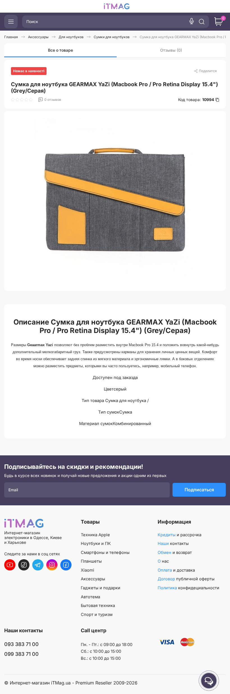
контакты (173, 543)
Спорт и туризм (96, 614)
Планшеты (91, 561)
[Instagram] (52, 564)
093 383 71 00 (21, 644)
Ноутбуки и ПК (96, 543)
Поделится (208, 71)
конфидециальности (188, 587)
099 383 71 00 (21, 654)
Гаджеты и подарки (100, 587)
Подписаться (199, 489)
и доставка (176, 570)
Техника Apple (95, 534)
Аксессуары (93, 578)
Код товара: (196, 99)
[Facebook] (66, 564)
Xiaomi (87, 570)
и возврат (175, 552)
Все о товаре (60, 50)
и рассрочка (179, 534)
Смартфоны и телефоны (105, 552)
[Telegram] (37, 564)
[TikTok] (23, 564)
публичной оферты (186, 578)
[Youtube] (9, 564)
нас (163, 561)
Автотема (90, 596)
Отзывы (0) (171, 50)
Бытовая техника (98, 605)
